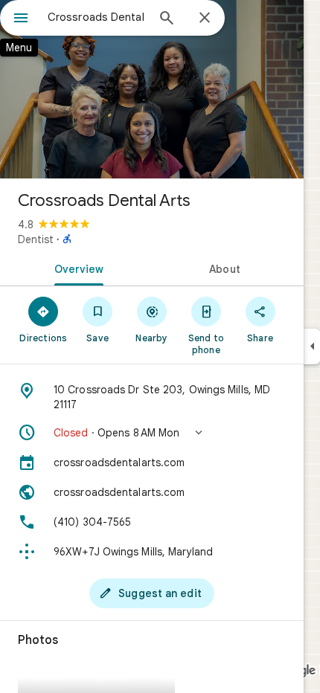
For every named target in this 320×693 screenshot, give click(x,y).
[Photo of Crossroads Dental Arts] (152, 89)
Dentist (36, 239)
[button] (152, 433)
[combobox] (97, 17)
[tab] (76, 268)
